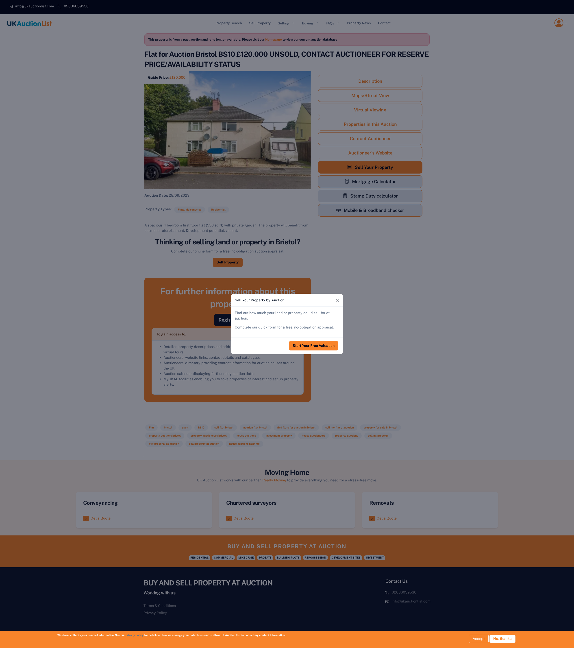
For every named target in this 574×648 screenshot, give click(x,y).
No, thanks (502, 639)
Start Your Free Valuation (314, 346)
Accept (479, 639)
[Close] (337, 300)
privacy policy (135, 635)
